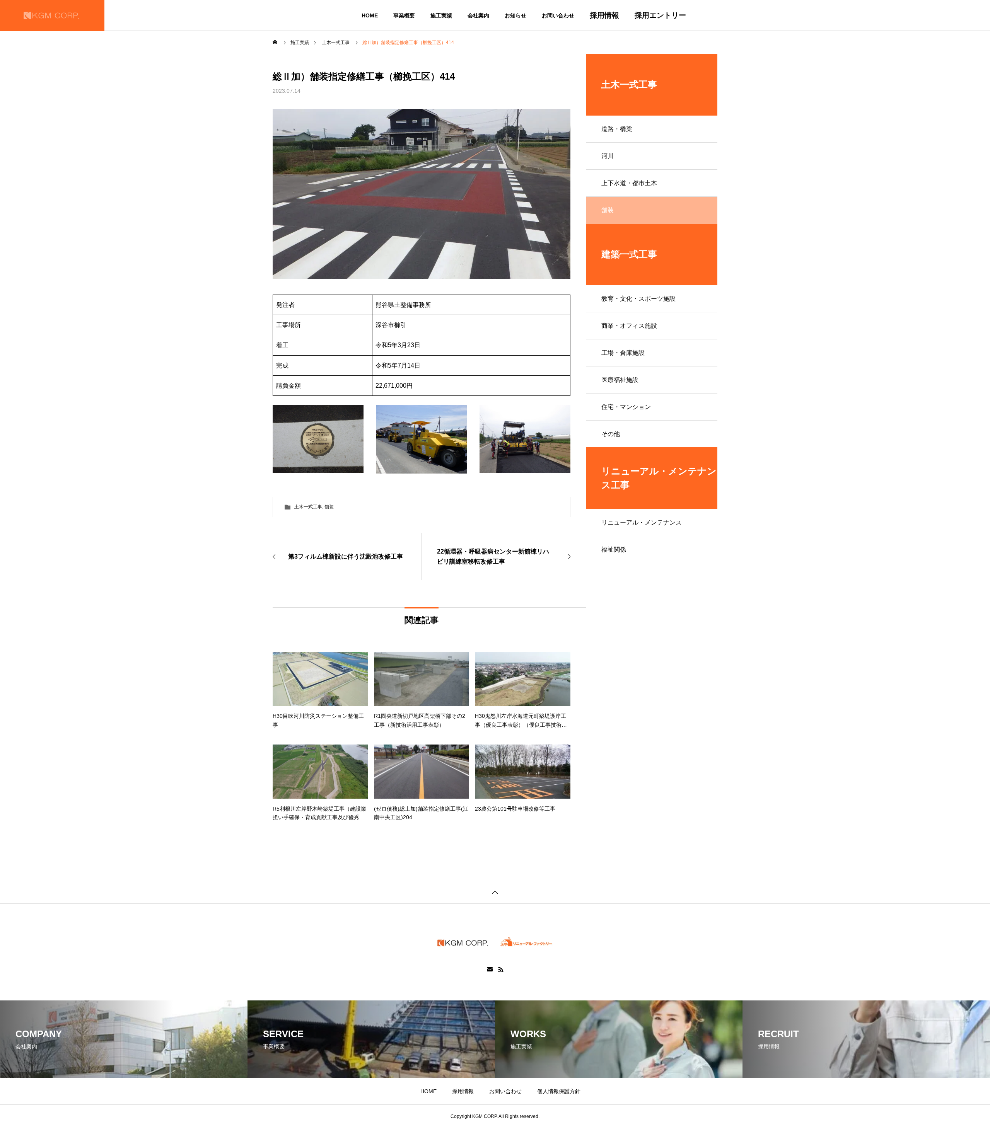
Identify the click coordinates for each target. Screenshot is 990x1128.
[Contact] (490, 969)
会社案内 (478, 15)
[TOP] (495, 891)
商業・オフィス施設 (629, 325)
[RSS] (501, 969)
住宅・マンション (626, 407)
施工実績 (441, 15)
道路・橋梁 (616, 129)
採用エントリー (660, 15)
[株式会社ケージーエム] (52, 15)
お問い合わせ (558, 15)
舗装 (329, 506)
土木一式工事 (308, 506)
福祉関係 (613, 549)
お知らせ (515, 15)
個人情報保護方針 (558, 1091)
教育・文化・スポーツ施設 (638, 298)
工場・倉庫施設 (623, 352)
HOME (364, 15)
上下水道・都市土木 (629, 183)
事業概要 (404, 15)
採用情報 (604, 15)
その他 (610, 434)
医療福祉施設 (619, 380)
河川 (607, 156)
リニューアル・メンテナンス (641, 522)
